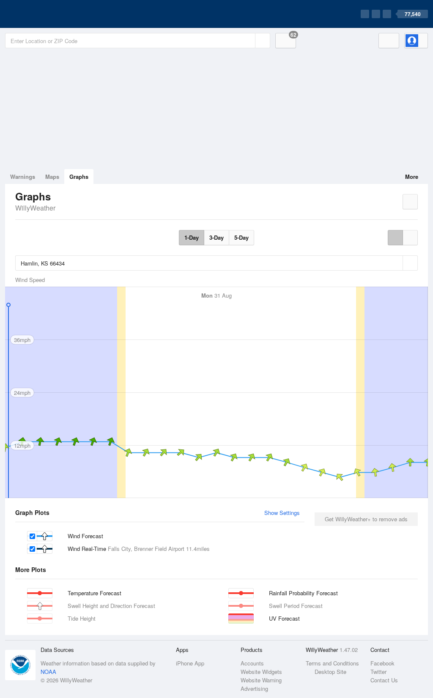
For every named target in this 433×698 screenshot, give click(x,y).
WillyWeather (35, 208)
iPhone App (190, 663)
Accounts (252, 663)
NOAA (48, 672)
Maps (52, 176)
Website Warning (261, 680)
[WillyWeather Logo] (45, 14)
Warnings (22, 176)
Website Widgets (261, 672)
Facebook (382, 663)
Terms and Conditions (332, 663)
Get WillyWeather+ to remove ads (366, 519)
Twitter (378, 672)
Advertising (254, 688)
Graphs (78, 176)
